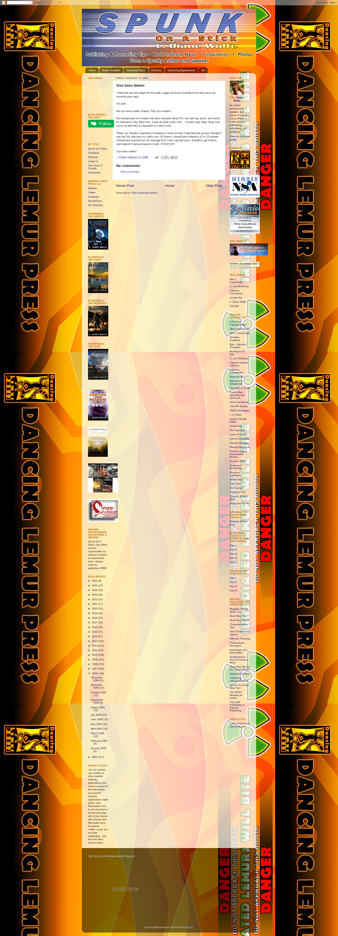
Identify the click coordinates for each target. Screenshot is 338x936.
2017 (95, 622)
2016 (95, 627)
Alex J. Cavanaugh (236, 281)
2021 (95, 604)
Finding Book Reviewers (237, 644)
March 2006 (97, 733)
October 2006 (98, 692)
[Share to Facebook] (172, 157)
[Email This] (162, 157)
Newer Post (125, 185)
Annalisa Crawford (235, 338)
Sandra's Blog (237, 461)
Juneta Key (236, 297)
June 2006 (97, 719)
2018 (95, 618)
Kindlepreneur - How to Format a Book (239, 660)
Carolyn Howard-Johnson (239, 364)
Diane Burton (237, 376)
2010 (95, 655)
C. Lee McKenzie (239, 286)
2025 (95, 585)
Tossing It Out (237, 492)
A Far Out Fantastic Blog (238, 323)
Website (92, 188)
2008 (95, 664)
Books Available (111, 70)
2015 (95, 632)
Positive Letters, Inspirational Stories (239, 454)
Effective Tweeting (240, 638)
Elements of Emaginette (236, 382)
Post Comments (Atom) (145, 193)
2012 (95, 645)
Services (156, 70)
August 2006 (98, 707)
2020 (95, 608)
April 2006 (97, 728)
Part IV (233, 558)
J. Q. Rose (236, 414)
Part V (233, 562)
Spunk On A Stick (97, 148)
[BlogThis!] (166, 157)
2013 (95, 641)
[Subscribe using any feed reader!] (99, 136)
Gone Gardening (239, 402)
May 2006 (97, 724)
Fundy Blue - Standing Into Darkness (237, 395)
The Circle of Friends (95, 167)
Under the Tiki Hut (240, 503)
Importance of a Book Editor (238, 651)
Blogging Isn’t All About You (239, 610)
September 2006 (97, 701)
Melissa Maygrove (240, 447)
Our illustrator (95, 205)
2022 (95, 599)
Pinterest (93, 157)
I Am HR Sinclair (239, 406)
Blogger (189, 927)
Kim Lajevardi (237, 430)
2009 (95, 659)
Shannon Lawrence (235, 474)
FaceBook (93, 153)
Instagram (93, 196)
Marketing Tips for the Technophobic (240, 668)
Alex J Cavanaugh (240, 333)
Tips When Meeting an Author (236, 695)
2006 (95, 673)
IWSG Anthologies (240, 410)
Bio (203, 70)
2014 (95, 636)
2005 (95, 757)
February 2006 (99, 741)
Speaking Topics (135, 70)
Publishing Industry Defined (239, 679)
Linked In (93, 161)
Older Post (214, 185)
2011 (95, 650)
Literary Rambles (239, 443)
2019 (95, 613)
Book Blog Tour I (239, 616)
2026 (95, 581)
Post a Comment (130, 171)
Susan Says (236, 479)
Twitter (91, 192)
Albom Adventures (240, 329)
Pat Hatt (234, 306)
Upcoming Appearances (181, 70)
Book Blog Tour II (239, 620)
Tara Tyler (235, 483)
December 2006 (96, 679)
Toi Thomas (236, 488)
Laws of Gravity (238, 434)
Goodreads (94, 172)
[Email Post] (156, 157)
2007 (95, 668)
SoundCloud (95, 201)
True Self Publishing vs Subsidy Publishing (237, 706)
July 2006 (96, 715)
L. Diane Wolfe (238, 99)
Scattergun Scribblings (236, 467)
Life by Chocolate (239, 438)
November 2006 (96, 686)
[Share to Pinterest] (176, 157)
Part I (233, 545)
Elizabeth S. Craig (240, 388)
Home (92, 70)
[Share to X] (169, 157)
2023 (95, 594)
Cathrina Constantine (236, 292)
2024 (95, 590)
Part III (233, 554)
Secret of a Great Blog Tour (239, 686)
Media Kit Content (240, 674)
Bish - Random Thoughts (238, 346)
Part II (233, 549)
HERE (103, 568)
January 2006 (98, 748)
